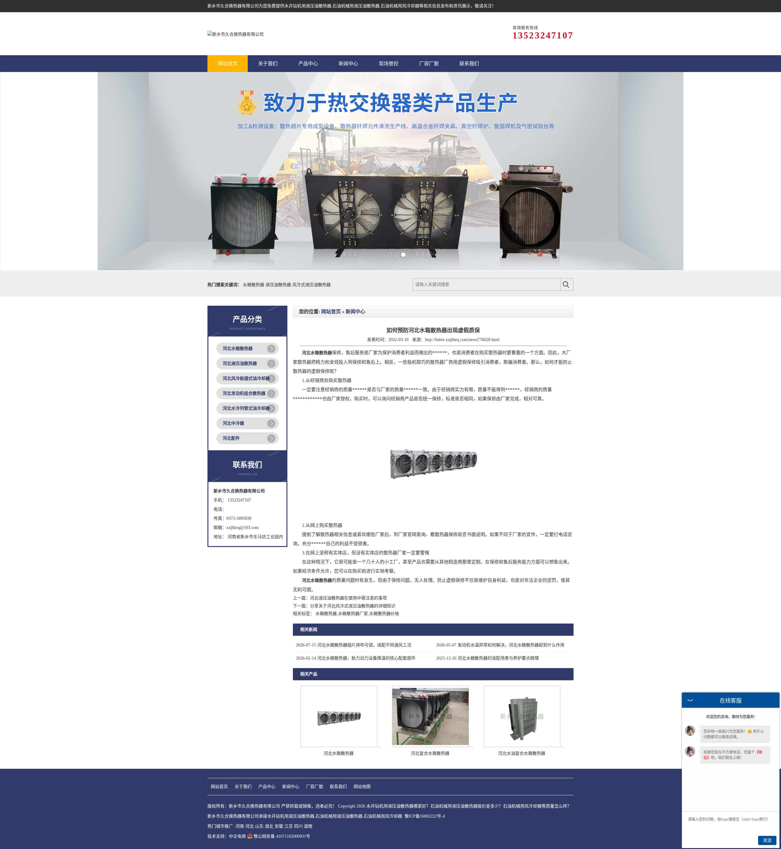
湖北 (269, 826)
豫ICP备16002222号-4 (425, 816)
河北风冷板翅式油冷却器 (246, 378)
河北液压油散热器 (240, 363)
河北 (249, 826)
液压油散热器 (278, 284)
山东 (259, 826)
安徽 (279, 826)
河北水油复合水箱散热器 (521, 753)
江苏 (288, 826)
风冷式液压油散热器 (311, 284)
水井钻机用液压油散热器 (307, 6)
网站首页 (331, 311)
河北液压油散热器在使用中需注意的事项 (348, 598)
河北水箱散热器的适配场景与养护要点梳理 (487, 658)
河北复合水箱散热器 (430, 753)
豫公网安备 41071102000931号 (282, 836)
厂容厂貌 (314, 786)
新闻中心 (355, 311)
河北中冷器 (233, 423)
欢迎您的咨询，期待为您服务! (730, 717)
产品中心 (266, 786)
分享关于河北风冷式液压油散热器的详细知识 (352, 606)
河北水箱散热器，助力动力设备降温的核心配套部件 (356, 658)
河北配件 (231, 438)
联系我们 (338, 786)
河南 (240, 826)
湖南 (308, 826)
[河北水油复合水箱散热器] (522, 745)
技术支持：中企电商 (226, 836)
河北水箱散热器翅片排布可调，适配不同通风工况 (353, 645)
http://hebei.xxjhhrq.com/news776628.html (462, 339)
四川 (298, 826)
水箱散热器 (254, 284)
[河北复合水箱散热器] (430, 745)
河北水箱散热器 (238, 348)
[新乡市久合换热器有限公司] (235, 33)
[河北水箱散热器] (339, 745)
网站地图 (362, 786)
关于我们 (243, 786)
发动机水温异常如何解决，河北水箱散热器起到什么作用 (500, 645)
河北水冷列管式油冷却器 (246, 408)
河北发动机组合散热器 (244, 393)
